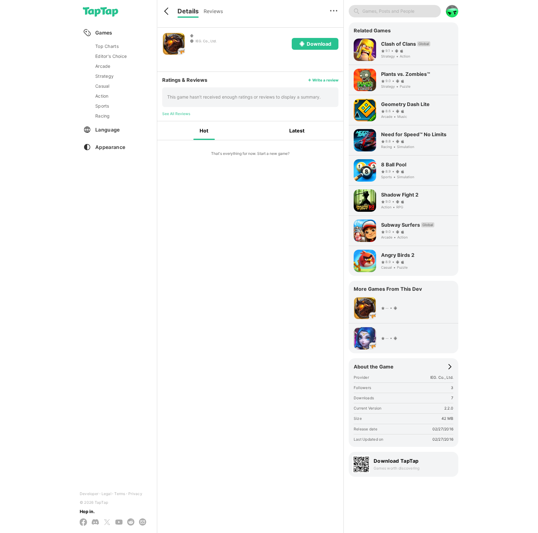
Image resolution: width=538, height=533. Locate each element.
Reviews (213, 11)
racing (102, 115)
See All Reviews (176, 113)
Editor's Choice (111, 56)
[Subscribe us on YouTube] (119, 522)
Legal (106, 493)
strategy (104, 76)
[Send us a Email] (142, 522)
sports (102, 106)
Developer (89, 493)
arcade (103, 66)
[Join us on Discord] (95, 522)
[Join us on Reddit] (130, 522)
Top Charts (107, 46)
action (102, 96)
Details (188, 11)
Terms (119, 493)
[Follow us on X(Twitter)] (107, 522)
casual (102, 86)
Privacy (135, 493)
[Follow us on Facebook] (83, 522)
